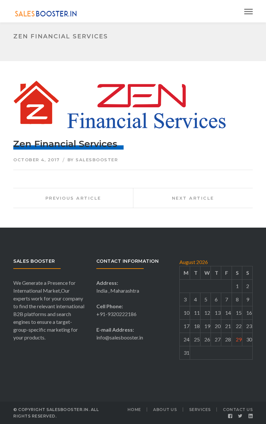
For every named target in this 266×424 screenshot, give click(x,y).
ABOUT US (165, 409)
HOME (134, 409)
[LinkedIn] (250, 416)
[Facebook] (230, 416)
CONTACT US (238, 409)
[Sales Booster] (45, 13)
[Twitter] (240, 416)
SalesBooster (97, 159)
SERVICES (200, 409)
